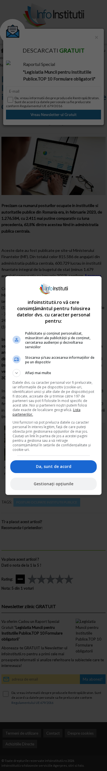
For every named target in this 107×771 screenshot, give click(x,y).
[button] (54, 373)
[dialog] (53, 385)
